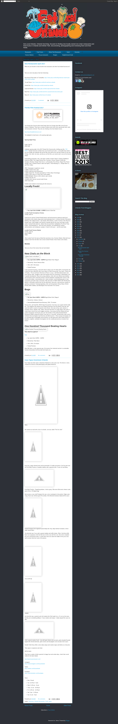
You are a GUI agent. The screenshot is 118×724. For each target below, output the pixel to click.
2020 (78, 230)
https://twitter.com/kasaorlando (32, 668)
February (80, 261)
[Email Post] (48, 100)
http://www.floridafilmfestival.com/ (33, 132)
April (79, 245)
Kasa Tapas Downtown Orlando (36, 360)
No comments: (42, 355)
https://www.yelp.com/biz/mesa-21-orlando (40, 95)
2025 (78, 219)
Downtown (31, 701)
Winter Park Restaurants (55, 52)
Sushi (68, 52)
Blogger (67, 720)
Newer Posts (28, 705)
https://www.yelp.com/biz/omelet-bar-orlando (42, 85)
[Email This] (51, 100)
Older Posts (67, 705)
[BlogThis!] (53, 100)
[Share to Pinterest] (57, 100)
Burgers (55, 55)
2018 (78, 235)
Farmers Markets (29, 55)
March (80, 258)
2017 (78, 237)
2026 (78, 217)
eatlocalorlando (92, 129)
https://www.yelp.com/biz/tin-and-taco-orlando (43, 82)
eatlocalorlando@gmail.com (87, 75)
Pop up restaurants (43, 55)
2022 (78, 226)
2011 (78, 274)
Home (48, 705)
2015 (78, 266)
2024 (78, 222)
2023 (78, 224)
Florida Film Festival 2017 (34, 108)
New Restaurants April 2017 (35, 64)
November (81, 239)
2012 (78, 272)
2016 (78, 263)
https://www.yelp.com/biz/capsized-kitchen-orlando (46, 88)
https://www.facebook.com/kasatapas (34, 673)
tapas (50, 701)
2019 (78, 233)
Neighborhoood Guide (67, 55)
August (80, 243)
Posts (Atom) (51, 710)
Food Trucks (40, 52)
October (80, 241)
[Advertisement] (80, 285)
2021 (78, 228)
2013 (78, 270)
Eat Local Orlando (81, 129)
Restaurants (28, 52)
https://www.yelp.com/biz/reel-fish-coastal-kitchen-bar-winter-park (46, 91)
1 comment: (41, 100)
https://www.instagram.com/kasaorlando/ (35, 663)
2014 (78, 268)
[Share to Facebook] (56, 100)
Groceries (77, 52)
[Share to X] (54, 100)
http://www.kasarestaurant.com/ (32, 659)
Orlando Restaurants (39, 701)
